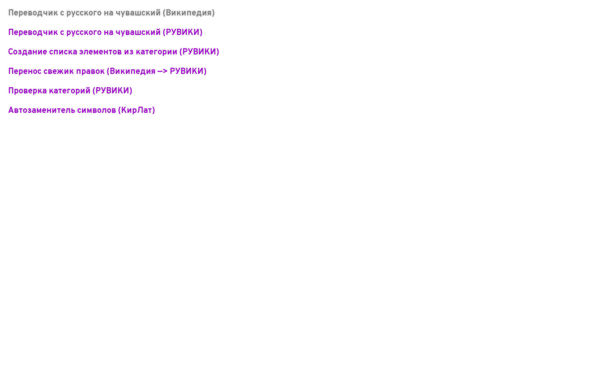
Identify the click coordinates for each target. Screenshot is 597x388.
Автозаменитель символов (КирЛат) (81, 111)
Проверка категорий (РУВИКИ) (70, 91)
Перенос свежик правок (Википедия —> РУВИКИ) (107, 72)
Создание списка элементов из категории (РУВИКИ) (113, 52)
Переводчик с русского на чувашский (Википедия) (111, 13)
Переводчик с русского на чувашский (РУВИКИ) (105, 33)
